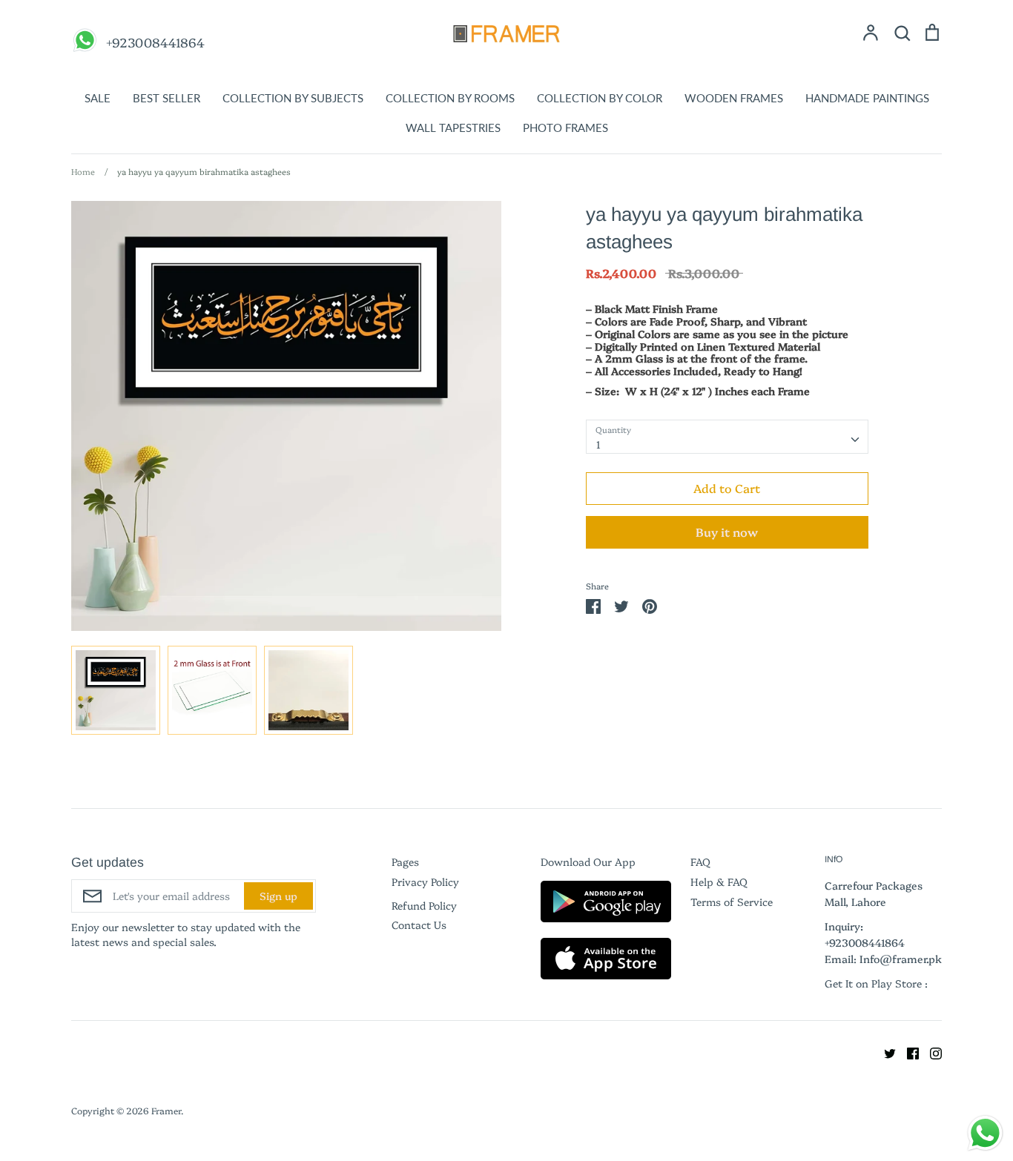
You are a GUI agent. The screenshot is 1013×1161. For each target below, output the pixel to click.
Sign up (278, 895)
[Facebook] (907, 1051)
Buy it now (727, 531)
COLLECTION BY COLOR (599, 98)
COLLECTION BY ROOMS (450, 98)
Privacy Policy (425, 881)
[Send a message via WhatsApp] (985, 1133)
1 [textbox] (598, 444)
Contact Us (419, 924)
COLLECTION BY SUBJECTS (292, 98)
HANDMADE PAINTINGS (867, 98)
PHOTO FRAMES (565, 127)
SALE (97, 98)
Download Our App (588, 861)
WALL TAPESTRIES (453, 127)
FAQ (700, 861)
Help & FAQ (719, 881)
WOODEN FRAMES (733, 98)
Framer (166, 1110)
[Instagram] (930, 1051)
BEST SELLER (166, 98)
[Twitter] (884, 1051)
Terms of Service (731, 901)
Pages (405, 861)
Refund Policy (424, 905)
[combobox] (727, 437)
